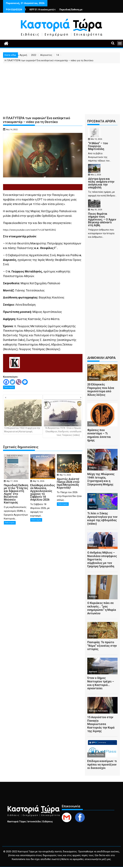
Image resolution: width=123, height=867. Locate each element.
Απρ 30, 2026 (96, 209)
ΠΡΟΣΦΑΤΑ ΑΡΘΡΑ (101, 121)
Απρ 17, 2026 (12, 481)
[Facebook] (6, 382)
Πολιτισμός (9, 387)
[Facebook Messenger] (25, 382)
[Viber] (18, 382)
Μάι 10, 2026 (96, 139)
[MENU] (119, 43)
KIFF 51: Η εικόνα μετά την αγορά (30, 9)
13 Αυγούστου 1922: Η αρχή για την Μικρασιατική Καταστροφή (22, 430)
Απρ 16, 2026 (38, 481)
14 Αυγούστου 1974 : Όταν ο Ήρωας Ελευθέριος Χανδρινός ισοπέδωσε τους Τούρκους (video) (63, 431)
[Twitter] (12, 382)
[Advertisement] (61, 87)
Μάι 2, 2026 (96, 175)
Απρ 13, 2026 (65, 475)
